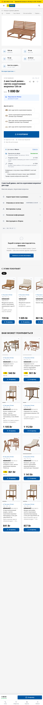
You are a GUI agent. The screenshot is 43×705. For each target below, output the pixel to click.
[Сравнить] (33, 81)
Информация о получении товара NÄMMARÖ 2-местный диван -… (20, 171)
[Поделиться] (30, 81)
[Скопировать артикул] (14, 228)
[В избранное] (37, 81)
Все (4, 273)
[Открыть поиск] (39, 5)
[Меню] (4, 5)
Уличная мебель (27, 13)
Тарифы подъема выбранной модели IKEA (16, 176)
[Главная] (2, 13)
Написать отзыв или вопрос (21, 255)
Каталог (8, 13)
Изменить (35, 149)
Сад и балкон (16, 13)
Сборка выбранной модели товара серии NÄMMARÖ (21, 174)
